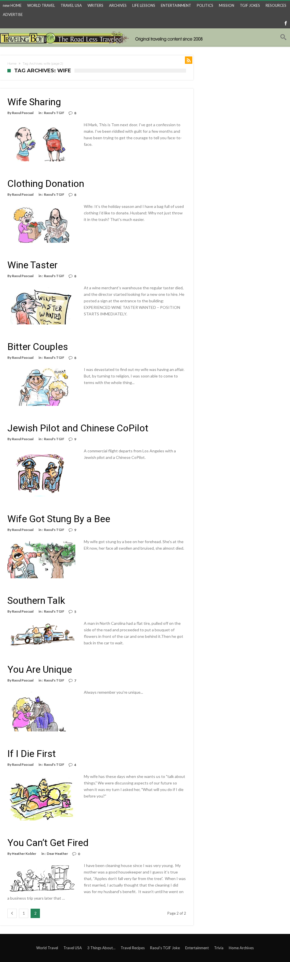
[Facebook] (285, 23)
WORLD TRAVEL (41, 5)
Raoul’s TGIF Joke (165, 948)
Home (11, 64)
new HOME (12, 5)
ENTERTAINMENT (176, 5)
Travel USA (72, 948)
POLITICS (205, 5)
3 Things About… (101, 948)
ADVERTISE (13, 14)
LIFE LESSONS (143, 5)
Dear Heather (57, 853)
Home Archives (241, 948)
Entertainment (197, 948)
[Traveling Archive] (103, 37)
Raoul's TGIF (54, 113)
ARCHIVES (118, 5)
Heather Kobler (24, 853)
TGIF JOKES (250, 5)
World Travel (47, 948)
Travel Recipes (133, 948)
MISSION (226, 5)
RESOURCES (276, 5)
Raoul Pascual (22, 113)
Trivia (218, 948)
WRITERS (95, 5)
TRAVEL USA (71, 5)
